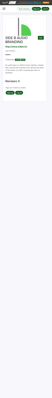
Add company (24, 9)
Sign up (36, 9)
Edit (40, 38)
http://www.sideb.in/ (16, 46)
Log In (45, 9)
